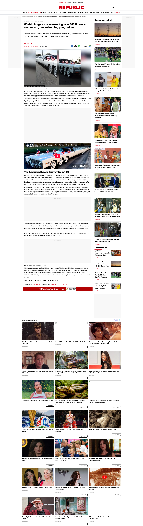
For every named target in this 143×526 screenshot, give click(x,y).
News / (24, 16)
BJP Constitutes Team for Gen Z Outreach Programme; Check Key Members (106, 115)
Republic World (62, 2)
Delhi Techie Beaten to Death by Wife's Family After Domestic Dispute (107, 90)
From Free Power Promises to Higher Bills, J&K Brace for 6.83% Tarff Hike (107, 40)
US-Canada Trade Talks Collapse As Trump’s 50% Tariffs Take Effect (106, 191)
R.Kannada (80, 2)
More (117, 12)
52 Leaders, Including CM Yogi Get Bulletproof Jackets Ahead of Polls (106, 141)
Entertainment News (31, 46)
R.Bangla (74, 2)
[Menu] (112, 7)
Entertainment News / (31, 16)
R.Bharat (69, 2)
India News (97, 44)
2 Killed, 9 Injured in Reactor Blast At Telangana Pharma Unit (107, 240)
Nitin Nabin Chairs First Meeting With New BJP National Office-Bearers (107, 166)
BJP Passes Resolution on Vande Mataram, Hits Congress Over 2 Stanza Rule (102, 255)
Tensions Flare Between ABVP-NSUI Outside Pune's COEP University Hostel (107, 216)
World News (98, 194)
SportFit (97, 69)
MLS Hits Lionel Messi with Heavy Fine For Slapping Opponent (107, 65)
